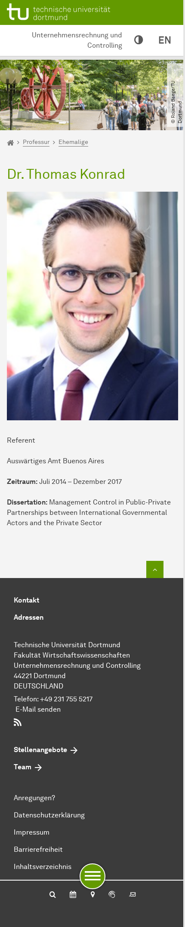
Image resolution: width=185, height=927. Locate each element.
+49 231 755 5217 (66, 699)
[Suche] (53, 895)
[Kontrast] (138, 40)
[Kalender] (73, 895)
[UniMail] (132, 895)
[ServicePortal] (112, 895)
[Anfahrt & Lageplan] (92, 895)
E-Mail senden (38, 709)
